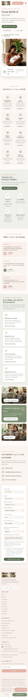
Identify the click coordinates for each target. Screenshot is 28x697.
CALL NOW (6, 694)
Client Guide (4, 606)
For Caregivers (5, 609)
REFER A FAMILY (9, 437)
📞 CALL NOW (19, 30)
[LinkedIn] (10, 587)
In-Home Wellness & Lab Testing (9, 637)
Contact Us (4, 613)
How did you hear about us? (11, 528)
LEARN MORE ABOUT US (9, 188)
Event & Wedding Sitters (7, 632)
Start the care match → (10, 326)
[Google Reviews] (18, 587)
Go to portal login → (10, 379)
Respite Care (4, 635)
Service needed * (8, 507)
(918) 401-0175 (18, 3)
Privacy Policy (10, 555)
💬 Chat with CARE (20, 689)
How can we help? (12, 534)
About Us (4, 596)
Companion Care (5, 628)
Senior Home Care (6, 623)
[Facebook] (3, 587)
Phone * (6, 496)
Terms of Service (12, 688)
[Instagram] (7, 587)
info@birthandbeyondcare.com (13, 472)
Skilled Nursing (5, 625)
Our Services (4, 599)
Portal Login (4, 611)
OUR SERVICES (7, 30)
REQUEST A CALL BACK (9, 26)
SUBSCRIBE (14, 670)
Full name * (7, 489)
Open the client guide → (11, 343)
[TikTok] (14, 587)
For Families (4, 601)
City (8, 514)
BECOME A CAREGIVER (11, 400)
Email (8, 501)
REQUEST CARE (19, 694)
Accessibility (8, 690)
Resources (4, 604)
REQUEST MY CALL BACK (14, 559)
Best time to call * (9, 520)
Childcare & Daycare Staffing (8, 630)
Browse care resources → (11, 361)
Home (3, 594)
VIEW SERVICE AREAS (10, 418)
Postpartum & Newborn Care (8, 620)
